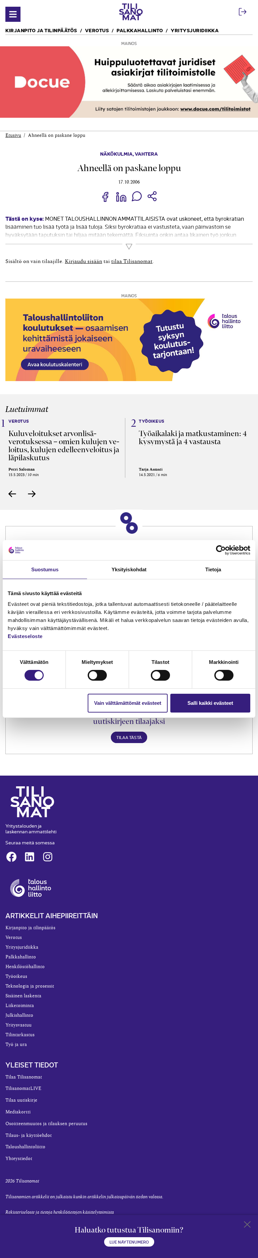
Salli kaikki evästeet (210, 703)
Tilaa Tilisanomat (23, 1077)
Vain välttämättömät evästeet (127, 703)
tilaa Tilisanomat (132, 261)
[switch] (97, 675)
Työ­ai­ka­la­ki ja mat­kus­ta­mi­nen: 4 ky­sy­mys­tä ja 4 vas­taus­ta (193, 437)
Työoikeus (16, 976)
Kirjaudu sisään (83, 261)
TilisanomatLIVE (23, 1088)
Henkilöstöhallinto (25, 966)
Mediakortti (18, 1112)
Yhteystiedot (18, 1158)
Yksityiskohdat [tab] (129, 569)
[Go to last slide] (12, 493)
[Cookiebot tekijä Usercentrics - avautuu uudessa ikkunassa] (220, 550)
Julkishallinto (19, 1015)
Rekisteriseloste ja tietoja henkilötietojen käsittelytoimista (59, 1212)
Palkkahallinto (140, 30)
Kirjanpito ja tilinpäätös (41, 30)
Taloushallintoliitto (25, 1147)
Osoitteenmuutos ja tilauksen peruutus (46, 1123)
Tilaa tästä (129, 737)
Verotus (97, 30)
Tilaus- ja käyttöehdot (28, 1135)
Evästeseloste (25, 636)
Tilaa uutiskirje (21, 1100)
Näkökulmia (116, 153)
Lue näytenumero (129, 1242)
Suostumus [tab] (44, 569)
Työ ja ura (16, 1044)
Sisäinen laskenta (23, 996)
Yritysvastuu (18, 1025)
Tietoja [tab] (213, 569)
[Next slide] (32, 493)
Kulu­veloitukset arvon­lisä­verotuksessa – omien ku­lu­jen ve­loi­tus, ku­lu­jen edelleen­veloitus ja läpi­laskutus (63, 445)
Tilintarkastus (20, 1035)
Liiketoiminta (19, 1005)
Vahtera (146, 153)
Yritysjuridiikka (195, 30)
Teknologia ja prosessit (29, 986)
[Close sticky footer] (247, 1225)
